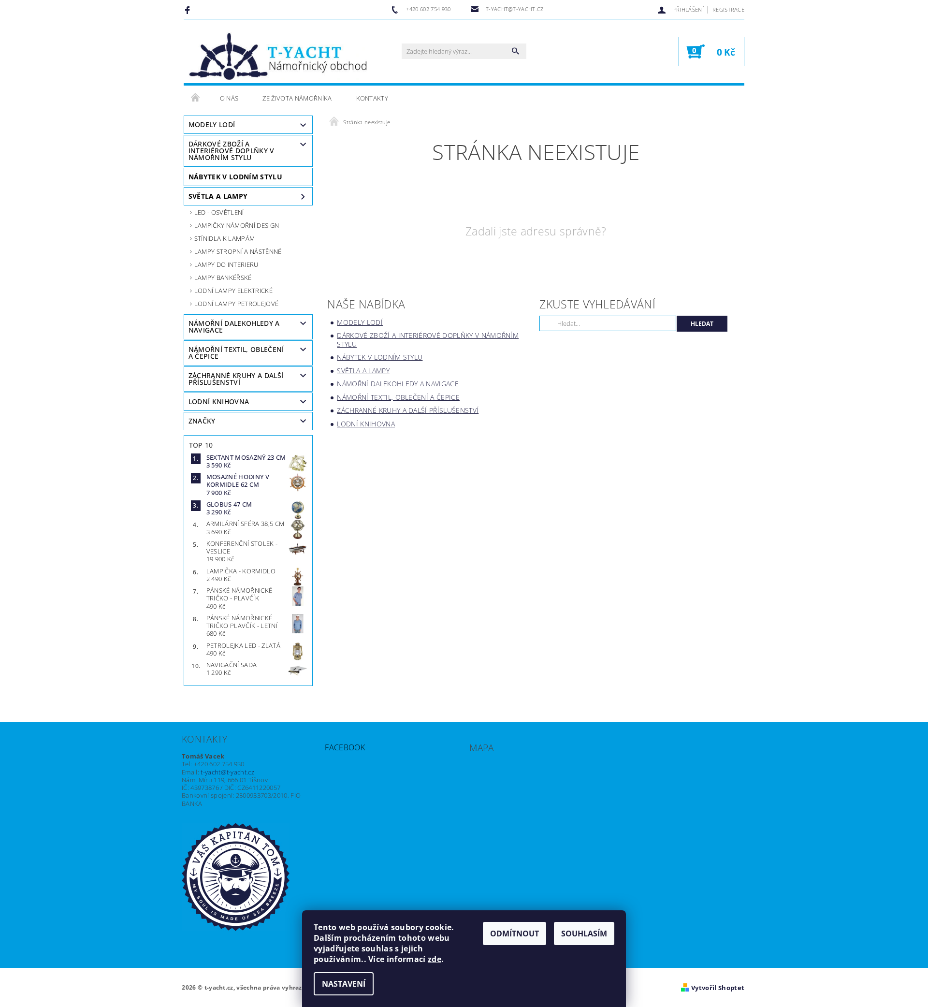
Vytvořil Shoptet (717, 987)
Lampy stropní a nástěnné (238, 251)
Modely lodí (211, 124)
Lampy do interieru (226, 264)
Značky (202, 420)
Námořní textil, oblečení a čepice (236, 353)
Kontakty (372, 98)
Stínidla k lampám (224, 238)
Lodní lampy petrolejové (236, 303)
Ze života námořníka (297, 98)
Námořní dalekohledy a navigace (234, 327)
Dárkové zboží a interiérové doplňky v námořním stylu (231, 150)
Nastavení (343, 983)
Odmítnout (514, 933)
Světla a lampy (217, 196)
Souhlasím (584, 933)
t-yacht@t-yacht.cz (227, 772)
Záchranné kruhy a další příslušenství (235, 379)
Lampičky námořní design (236, 225)
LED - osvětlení (219, 212)
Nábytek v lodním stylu (235, 176)
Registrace (728, 9)
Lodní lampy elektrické (233, 290)
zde (434, 959)
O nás (229, 98)
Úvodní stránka (196, 98)
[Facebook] (189, 9)
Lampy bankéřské (223, 277)
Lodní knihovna (218, 401)
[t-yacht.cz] (277, 56)
